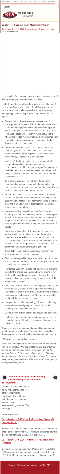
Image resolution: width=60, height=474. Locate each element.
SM (26, 2)
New (30, 2)
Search (51, 2)
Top (35, 2)
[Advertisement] (30, 63)
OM (21, 2)
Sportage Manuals (10, 2)
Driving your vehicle (46, 29)
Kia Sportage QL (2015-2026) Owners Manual (19, 29)
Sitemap (42, 2)
